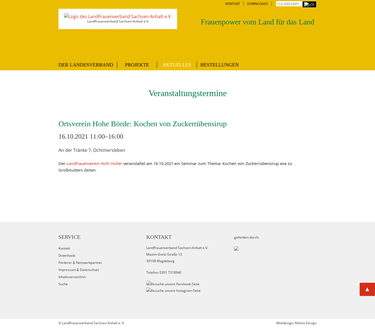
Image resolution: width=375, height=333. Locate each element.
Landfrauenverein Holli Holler (94, 163)
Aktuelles (177, 65)
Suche (63, 284)
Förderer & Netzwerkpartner (80, 262)
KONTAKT (232, 4)
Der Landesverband (85, 65)
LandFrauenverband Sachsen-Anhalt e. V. (93, 323)
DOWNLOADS (257, 4)
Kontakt (64, 248)
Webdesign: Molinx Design (296, 323)
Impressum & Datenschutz (78, 269)
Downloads (66, 255)
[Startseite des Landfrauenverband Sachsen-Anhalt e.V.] (118, 16)
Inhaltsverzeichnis (72, 277)
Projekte (137, 65)
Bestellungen (219, 65)
